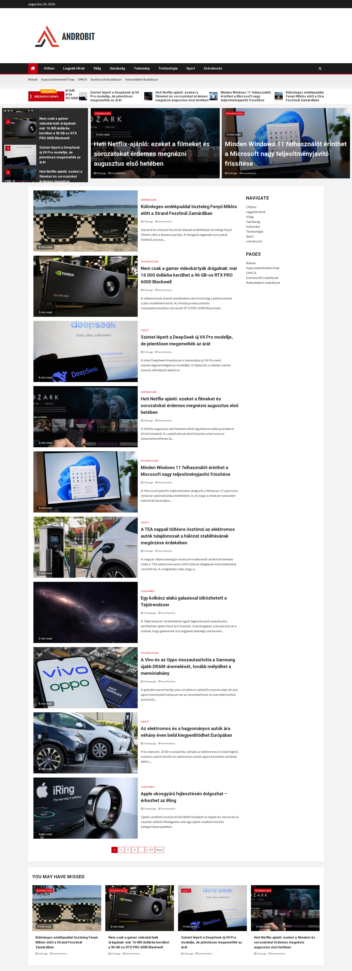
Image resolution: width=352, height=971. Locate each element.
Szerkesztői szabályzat (106, 79)
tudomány (142, 68)
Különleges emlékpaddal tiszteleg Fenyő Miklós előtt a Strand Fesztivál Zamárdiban (273, 96)
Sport (190, 68)
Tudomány (148, 591)
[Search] (320, 68)
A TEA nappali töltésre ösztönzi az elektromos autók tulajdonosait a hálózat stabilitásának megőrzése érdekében (188, 536)
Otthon (49, 68)
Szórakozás (102, 113)
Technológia (168, 68)
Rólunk (33, 79)
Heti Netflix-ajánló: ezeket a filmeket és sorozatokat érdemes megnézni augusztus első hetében (143, 96)
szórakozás (213, 68)
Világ (97, 68)
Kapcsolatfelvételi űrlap (57, 79)
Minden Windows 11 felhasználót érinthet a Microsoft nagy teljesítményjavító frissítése (207, 96)
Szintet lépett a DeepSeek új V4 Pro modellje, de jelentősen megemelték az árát (75, 96)
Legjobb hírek (74, 68)
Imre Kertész (117, 173)
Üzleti (145, 330)
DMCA (82, 79)
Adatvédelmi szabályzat (141, 79)
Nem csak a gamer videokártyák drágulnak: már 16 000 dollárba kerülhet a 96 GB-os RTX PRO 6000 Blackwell (58, 128)
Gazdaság (117, 68)
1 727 (149, 850)
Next (159, 850)
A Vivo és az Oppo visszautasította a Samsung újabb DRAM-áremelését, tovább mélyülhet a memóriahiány (188, 666)
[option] (45, 129)
